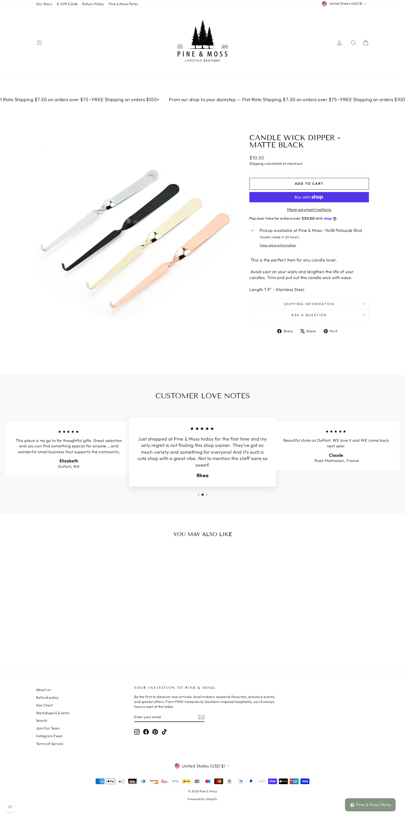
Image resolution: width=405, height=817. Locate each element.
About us (43, 689)
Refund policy (47, 697)
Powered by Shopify (202, 799)
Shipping (256, 163)
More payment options (309, 209)
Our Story (44, 4)
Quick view (75, 623)
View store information (278, 245)
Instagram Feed (49, 736)
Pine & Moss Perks (123, 4)
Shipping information (309, 304)
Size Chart (44, 705)
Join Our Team (48, 728)
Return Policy (93, 4)
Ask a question (309, 315)
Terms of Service (49, 743)
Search (41, 720)
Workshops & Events (52, 713)
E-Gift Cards (67, 4)
